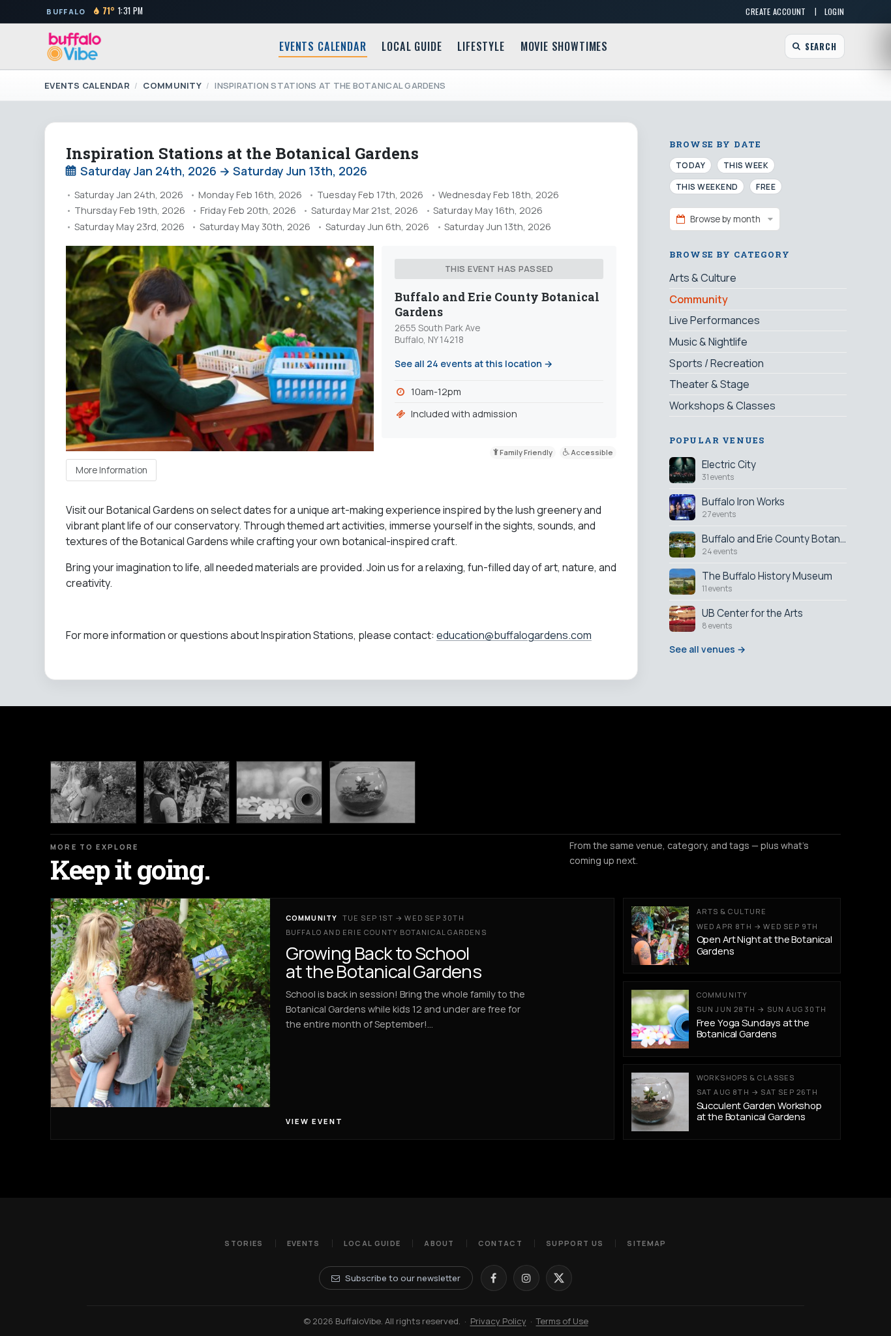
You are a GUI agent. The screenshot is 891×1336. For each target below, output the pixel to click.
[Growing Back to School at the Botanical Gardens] (93, 792)
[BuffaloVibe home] (74, 46)
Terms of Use (562, 1321)
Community (172, 85)
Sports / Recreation (716, 362)
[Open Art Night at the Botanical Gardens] (186, 792)
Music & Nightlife (708, 341)
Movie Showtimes (564, 46)
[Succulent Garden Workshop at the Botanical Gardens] (372, 792)
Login (834, 11)
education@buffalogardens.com (514, 635)
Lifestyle (480, 46)
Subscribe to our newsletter (403, 1278)
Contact (500, 1243)
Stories (243, 1243)
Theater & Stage (709, 383)
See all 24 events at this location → (473, 363)
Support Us (574, 1243)
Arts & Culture (702, 278)
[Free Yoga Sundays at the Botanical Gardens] (279, 792)
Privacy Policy (498, 1321)
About (439, 1243)
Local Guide (412, 46)
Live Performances (714, 320)
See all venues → (707, 649)
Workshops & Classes (722, 405)
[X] (559, 1278)
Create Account (776, 11)
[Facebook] (494, 1278)
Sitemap (646, 1243)
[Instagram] (526, 1278)
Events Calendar (322, 46)
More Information (111, 470)
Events (303, 1243)
